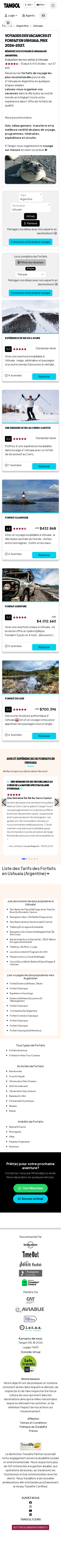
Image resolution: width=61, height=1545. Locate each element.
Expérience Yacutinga (21, 993)
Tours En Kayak (17, 1076)
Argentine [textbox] (26, 199)
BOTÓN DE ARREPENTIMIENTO (30, 1527)
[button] (4, 802)
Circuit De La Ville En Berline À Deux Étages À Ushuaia (32, 962)
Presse (33, 1431)
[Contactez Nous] (43, 15)
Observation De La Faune (22, 1091)
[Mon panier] (8, 23)
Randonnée (15, 1071)
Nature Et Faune (17, 1126)
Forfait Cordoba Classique (24, 1015)
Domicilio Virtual (30, 1352)
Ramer (12, 1110)
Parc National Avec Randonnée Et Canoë (31, 922)
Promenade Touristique (21, 1101)
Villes (12, 1136)
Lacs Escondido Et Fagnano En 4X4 (28, 952)
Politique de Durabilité (33, 1426)
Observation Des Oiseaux (22, 1081)
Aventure (14, 1146)
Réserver (44, 376)
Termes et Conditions (33, 1422)
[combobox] (30, 197)
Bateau (13, 1106)
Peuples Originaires (19, 1141)
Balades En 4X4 (17, 1096)
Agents (30, 15)
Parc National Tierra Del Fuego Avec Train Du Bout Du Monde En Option (32, 910)
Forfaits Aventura (18, 1050)
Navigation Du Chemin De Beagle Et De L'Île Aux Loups (32, 933)
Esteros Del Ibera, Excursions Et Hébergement (26, 999)
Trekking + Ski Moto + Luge (23, 946)
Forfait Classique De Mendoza (25, 1030)
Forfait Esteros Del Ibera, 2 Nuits (26, 983)
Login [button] (11, 15)
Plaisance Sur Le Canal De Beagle (27, 956)
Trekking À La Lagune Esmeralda (26, 927)
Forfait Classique (19, 988)
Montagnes (15, 1131)
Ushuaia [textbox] (17, 209)
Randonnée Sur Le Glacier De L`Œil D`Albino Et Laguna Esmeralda (33, 940)
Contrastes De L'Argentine (23, 1010)
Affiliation (33, 1418)
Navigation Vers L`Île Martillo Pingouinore (31, 917)
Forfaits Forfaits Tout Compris (24, 1055)
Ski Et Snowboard (18, 1086)
